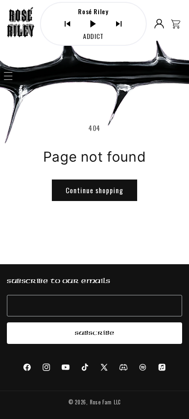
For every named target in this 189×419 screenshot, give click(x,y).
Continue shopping (94, 190)
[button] (8, 76)
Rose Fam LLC (105, 402)
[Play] (93, 24)
